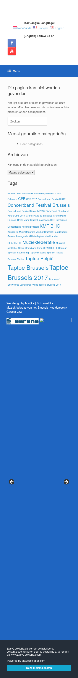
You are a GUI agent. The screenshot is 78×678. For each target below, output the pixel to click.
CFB (21, 198)
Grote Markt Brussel (27, 220)
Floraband (63, 211)
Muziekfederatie (39, 242)
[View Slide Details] (22, 321)
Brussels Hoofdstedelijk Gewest (38, 193)
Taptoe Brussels (28, 267)
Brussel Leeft (14, 193)
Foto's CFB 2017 (16, 215)
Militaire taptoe (36, 236)
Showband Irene (33, 248)
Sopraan (62, 248)
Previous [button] (12, 482)
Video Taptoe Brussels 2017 (46, 284)
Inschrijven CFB (47, 220)
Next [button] (66, 482)
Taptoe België (39, 258)
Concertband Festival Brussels (39, 205)
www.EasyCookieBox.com (26, 654)
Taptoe (20, 259)
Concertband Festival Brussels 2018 (26, 211)
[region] (39, 487)
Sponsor (12, 252)
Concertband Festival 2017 (51, 199)
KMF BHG (50, 225)
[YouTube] (12, 51)
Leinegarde (22, 236)
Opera (21, 248)
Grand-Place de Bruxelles (39, 215)
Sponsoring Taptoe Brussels (31, 252)
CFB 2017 (31, 199)
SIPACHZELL (50, 248)
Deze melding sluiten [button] (39, 668)
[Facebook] (12, 43)
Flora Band (51, 211)
